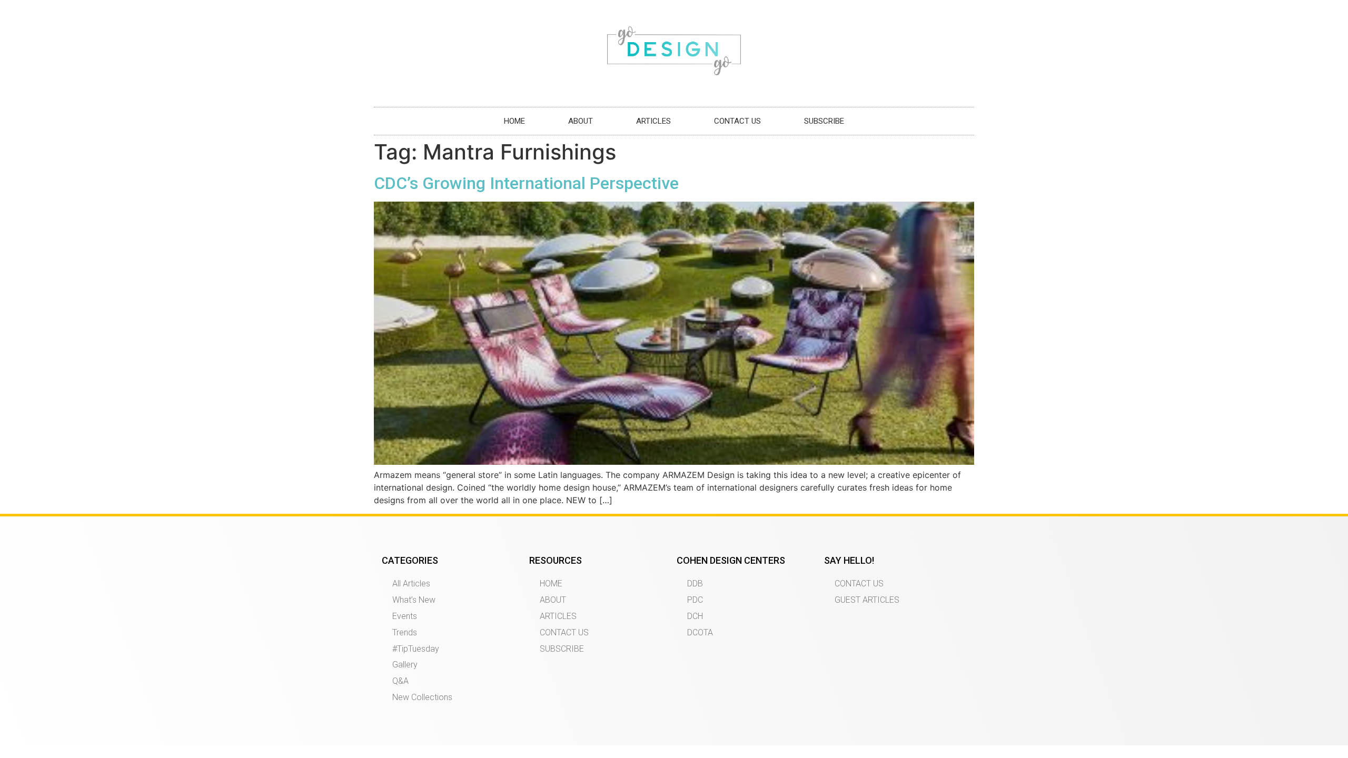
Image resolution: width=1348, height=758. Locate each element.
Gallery (405, 665)
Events (404, 616)
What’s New (413, 600)
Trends (404, 632)
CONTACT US (737, 121)
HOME (514, 121)
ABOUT (580, 121)
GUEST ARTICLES (867, 600)
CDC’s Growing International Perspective (526, 183)
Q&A (400, 681)
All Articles (411, 584)
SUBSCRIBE (824, 121)
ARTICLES (653, 121)
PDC (695, 600)
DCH (695, 616)
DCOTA (700, 632)
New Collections (422, 697)
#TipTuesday (415, 649)
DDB (695, 584)
